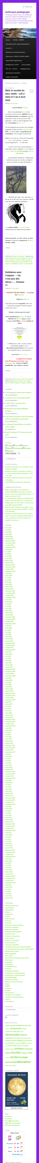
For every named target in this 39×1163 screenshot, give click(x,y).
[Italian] (8, 448)
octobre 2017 (9, 750)
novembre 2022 (10, 619)
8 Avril (24, 112)
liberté (11, 1043)
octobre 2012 (9, 880)
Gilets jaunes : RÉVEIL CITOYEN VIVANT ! (18, 56)
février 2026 (9, 536)
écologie (23, 1057)
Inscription (8, 1116)
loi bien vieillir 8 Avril (26, 262)
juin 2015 (8, 811)
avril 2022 (8, 634)
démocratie (12, 1034)
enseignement (9, 1038)
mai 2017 (8, 761)
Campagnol (9, 363)
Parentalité (8, 962)
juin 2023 (8, 604)
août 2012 (8, 885)
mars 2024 (8, 584)
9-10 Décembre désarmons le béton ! (18, 392)
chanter (20, 381)
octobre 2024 (9, 569)
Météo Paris (15, 1133)
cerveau (7, 1028)
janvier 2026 (9, 539)
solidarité (29, 383)
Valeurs (7, 999)
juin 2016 (8, 785)
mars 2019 (8, 713)
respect (7, 264)
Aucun (11, 395)
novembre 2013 (10, 852)
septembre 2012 (10, 883)
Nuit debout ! (9, 960)
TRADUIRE (8, 443)
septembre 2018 (10, 726)
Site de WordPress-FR (12, 1125)
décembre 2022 (10, 617)
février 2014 (9, 846)
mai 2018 (8, 735)
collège (24, 1029)
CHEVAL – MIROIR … (19, 40)
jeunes (25, 1040)
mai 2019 (8, 708)
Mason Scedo (9, 490)
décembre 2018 (10, 719)
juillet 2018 (8, 730)
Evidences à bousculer (12, 936)
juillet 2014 (8, 835)
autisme (19, 1025)
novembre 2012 (10, 878)
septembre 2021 (10, 650)
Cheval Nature (22, 227)
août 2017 (8, 754)
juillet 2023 (8, 602)
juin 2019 (8, 706)
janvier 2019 (9, 717)
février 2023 (9, 613)
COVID (7, 916)
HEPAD (23, 260)
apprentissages (10, 1025)
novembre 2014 (10, 826)
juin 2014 (8, 837)
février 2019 (9, 715)
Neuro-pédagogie (10, 953)
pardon (21, 317)
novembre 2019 (10, 695)
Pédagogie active (25, 69)
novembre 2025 (10, 543)
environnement (10, 934)
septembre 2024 (10, 571)
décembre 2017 (10, 746)
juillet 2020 (8, 680)
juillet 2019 (8, 704)
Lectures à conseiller (12, 945)
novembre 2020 (10, 671)
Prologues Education (12, 971)
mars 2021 (8, 663)
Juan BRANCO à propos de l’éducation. (18, 482)
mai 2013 (8, 865)
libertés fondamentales (12, 262)
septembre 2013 (10, 857)
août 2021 (8, 652)
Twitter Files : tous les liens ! (15, 403)
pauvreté (21, 1046)
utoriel (19, 319)
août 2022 (8, 626)
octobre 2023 (9, 595)
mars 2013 (8, 870)
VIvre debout (29, 379)
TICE (30, 1052)
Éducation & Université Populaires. (15, 52)
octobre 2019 (9, 698)
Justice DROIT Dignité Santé (14, 60)
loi (14, 1043)
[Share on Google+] (30, 248)
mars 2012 (8, 896)
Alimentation (9, 910)
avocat (8, 151)
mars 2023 (8, 610)
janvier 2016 (9, 796)
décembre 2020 (10, 669)
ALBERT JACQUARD (12, 77)
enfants (23, 1034)
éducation (24, 1061)
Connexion (8, 1119)
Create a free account (12, 494)
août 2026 (8, 528)
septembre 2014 (10, 830)
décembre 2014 (10, 824)
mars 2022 (8, 637)
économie (10, 1062)
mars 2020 (8, 687)
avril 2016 (8, 789)
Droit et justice (10, 919)
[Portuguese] (17, 448)
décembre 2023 (10, 591)
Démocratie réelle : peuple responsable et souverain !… (17, 46)
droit (6, 260)
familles (18, 260)
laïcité (7, 1043)
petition (26, 1046)
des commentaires (12, 1123)
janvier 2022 (9, 641)
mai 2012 (8, 891)
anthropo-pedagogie (17, 12)
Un (10, 429)
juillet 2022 (8, 628)
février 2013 (9, 872)
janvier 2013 (9, 874)
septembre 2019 (10, 700)
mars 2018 (8, 739)
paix (6, 1045)
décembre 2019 (10, 693)
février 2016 (9, 793)
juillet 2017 (8, 756)
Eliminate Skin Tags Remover (14, 507)
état (10, 1065)
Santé (23, 379)
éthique (14, 1065)
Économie (8, 923)
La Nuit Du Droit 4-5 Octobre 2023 (17, 398)
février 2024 (9, 586)
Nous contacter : (26, 64)
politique (19, 1048)
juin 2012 (8, 889)
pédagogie (28, 1049)
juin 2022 (8, 630)
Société (7, 990)
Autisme (8, 912)
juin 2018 (8, 732)
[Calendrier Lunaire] (16, 1109)
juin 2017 (8, 758)
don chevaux (29, 258)
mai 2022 (8, 632)
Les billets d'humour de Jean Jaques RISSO (19, 949)
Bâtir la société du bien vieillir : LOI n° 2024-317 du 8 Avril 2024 (15, 95)
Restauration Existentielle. (13, 73)
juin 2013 (8, 863)
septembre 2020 (10, 676)
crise (14, 1031)
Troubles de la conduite (12, 995)
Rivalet (29, 240)
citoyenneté (15, 1028)
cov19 (25, 381)
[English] (9, 445)
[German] (24, 445)
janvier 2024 (9, 589)
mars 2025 (8, 558)
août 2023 (8, 600)
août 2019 (8, 702)
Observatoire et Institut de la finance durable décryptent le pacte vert (19, 518)
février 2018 (9, 741)
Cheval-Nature (21, 258)
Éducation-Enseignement (13, 932)
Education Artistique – (12, 927)
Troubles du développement (14, 997)
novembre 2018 (10, 721)
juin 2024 (8, 578)
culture (18, 1031)
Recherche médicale (11, 980)
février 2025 (9, 560)
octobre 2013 (9, 854)
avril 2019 (8, 711)
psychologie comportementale (15, 973)
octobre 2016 (9, 776)
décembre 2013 (10, 850)
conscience (9, 1031)
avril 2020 (8, 684)
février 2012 (9, 898)
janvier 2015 (9, 822)
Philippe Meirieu (9, 1049)
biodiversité (9, 914)
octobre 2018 (9, 724)
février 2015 (9, 820)
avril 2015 (8, 815)
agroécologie (9, 908)
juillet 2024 (8, 576)
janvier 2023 (9, 615)
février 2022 (9, 639)
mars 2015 (8, 817)
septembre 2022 (10, 624)
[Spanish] (9, 451)
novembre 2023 (10, 593)
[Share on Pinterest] (21, 248)
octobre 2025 (9, 545)
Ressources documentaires (14, 982)
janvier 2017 (9, 769)
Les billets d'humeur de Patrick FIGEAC (18, 947)
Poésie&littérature (11, 966)
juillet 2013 (8, 861)
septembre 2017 (10, 752)
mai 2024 (8, 580)
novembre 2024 (10, 567)
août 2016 (8, 780)
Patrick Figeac (13, 1046)
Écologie (8, 921)
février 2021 (9, 665)
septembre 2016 (10, 778)
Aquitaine (13, 258)
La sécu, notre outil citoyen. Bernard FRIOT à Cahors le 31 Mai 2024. (19, 509)
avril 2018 (8, 737)
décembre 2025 (10, 541)
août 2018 (8, 728)
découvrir (21, 123)
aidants (7, 258)
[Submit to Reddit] (12, 252)
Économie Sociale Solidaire (14, 925)
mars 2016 (8, 791)
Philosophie (9, 964)
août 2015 (8, 806)
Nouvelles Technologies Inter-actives (17, 958)
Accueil (8, 40)
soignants (21, 295)
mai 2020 (8, 682)
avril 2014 (8, 841)
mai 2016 (8, 787)
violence (7, 1057)
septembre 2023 (10, 597)
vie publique (14, 264)
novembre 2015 (10, 800)
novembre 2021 (10, 645)
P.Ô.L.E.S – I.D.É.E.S (11, 69)
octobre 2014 (9, 828)
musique (23, 383)
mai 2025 (8, 554)
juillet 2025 (8, 549)
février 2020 (9, 689)
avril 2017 (8, 763)
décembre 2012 (10, 876)
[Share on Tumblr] (7, 252)
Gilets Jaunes (23, 354)
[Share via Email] (20, 252)
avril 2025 (8, 556)
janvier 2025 (9, 563)
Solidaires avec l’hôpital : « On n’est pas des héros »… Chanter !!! (14, 279)
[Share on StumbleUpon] (16, 252)
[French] (16, 445)
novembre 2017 (10, 748)
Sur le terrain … (10, 993)
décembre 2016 (10, 772)
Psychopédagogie (11, 977)
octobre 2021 (9, 647)
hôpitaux (17, 383)
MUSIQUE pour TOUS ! (12, 64)
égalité (7, 1065)
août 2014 (8, 833)
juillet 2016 (8, 783)
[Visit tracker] (6, 1018)
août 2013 (8, 859)
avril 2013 (8, 867)
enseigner (18, 1038)
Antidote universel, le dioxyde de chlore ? (18, 471)
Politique (8, 969)
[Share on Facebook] (13, 248)
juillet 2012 (8, 887)
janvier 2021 (9, 667)
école (14, 1057)
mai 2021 (8, 658)
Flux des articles (12, 1121)
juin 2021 (8, 656)
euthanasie (12, 260)
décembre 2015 (10, 798)
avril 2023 (8, 608)
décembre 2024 (10, 565)
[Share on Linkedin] (26, 248)
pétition (25, 299)
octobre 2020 (9, 674)
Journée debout (10, 943)
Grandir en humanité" (18, 256)
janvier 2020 (9, 691)
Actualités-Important (11, 906)
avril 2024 (8, 582)
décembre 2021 (10, 643)
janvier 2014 (9, 848)
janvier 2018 (9, 743)
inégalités (20, 1040)
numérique (29, 1043)
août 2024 (8, 573)
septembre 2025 (10, 547)
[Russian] (27, 448)
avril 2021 (8, 661)
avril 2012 (8, 894)
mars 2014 (8, 843)
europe (7, 1040)
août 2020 (8, 678)
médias (23, 1043)
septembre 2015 (10, 804)
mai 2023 (8, 606)
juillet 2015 (8, 809)
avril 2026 (8, 532)
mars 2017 (8, 765)
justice (30, 1040)
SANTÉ (7, 986)
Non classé (8, 956)
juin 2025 (8, 552)
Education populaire (11, 929)
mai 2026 (8, 530)
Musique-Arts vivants (12, 951)
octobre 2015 (9, 802)
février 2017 (9, 767)
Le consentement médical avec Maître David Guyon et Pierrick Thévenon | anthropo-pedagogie (19, 500)
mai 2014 (8, 839)
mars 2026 (8, 534)
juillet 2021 (8, 654)
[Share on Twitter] (17, 248)
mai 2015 (8, 813)
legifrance (29, 260)
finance (13, 1040)
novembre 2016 (10, 774)
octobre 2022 (9, 621)
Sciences (8, 988)
